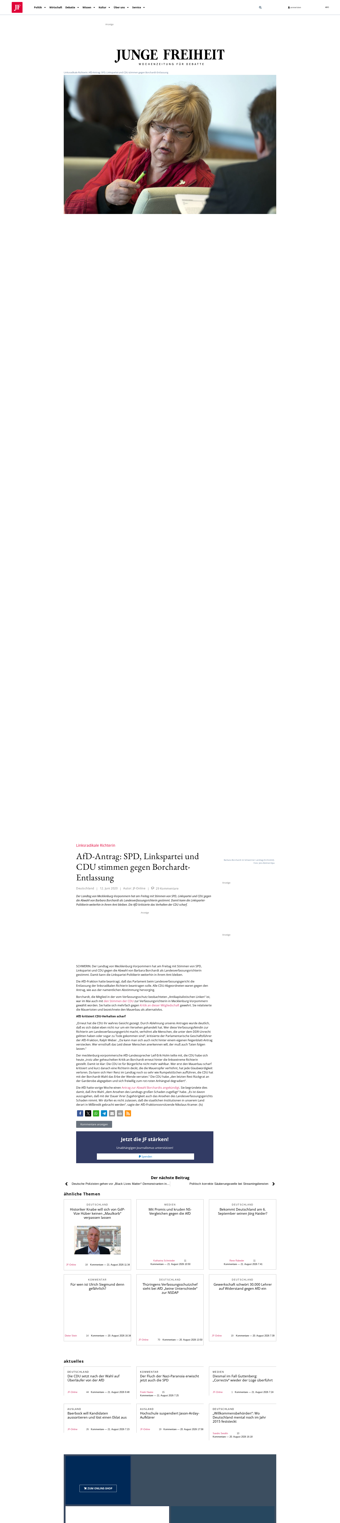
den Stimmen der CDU (119, 1001)
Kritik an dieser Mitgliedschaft (159, 1005)
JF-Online (71, 1264)
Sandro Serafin (220, 1433)
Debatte (70, 7)
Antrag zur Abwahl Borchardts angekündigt (150, 1088)
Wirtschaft (55, 7)
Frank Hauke (146, 1392)
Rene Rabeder (237, 1260)
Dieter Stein (71, 1335)
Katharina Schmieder (164, 1260)
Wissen (87, 7)
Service (136, 7)
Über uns (119, 7)
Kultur (102, 7)
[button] (260, 7)
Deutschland (85, 888)
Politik (38, 7)
